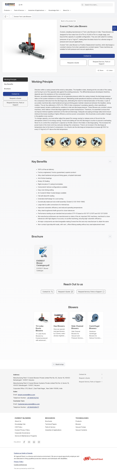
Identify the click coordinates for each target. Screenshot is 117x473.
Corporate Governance (22, 433)
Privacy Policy (18, 462)
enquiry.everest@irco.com (26, 395)
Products (79, 421)
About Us (18, 421)
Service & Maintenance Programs (26, 436)
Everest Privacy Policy (22, 430)
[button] (73, 82)
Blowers (78, 424)
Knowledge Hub (20, 424)
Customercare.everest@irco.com (29, 404)
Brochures (48, 421)
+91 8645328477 (33, 407)
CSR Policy (18, 427)
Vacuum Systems (81, 430)
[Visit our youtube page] (29, 442)
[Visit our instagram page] (39, 442)
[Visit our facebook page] (24, 442)
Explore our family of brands (23, 453)
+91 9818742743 (33, 398)
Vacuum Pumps (81, 427)
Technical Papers (51, 424)
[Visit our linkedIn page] (34, 442)
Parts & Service (50, 427)
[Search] (82, 4)
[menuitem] (8, 10)
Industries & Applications (53, 430)
